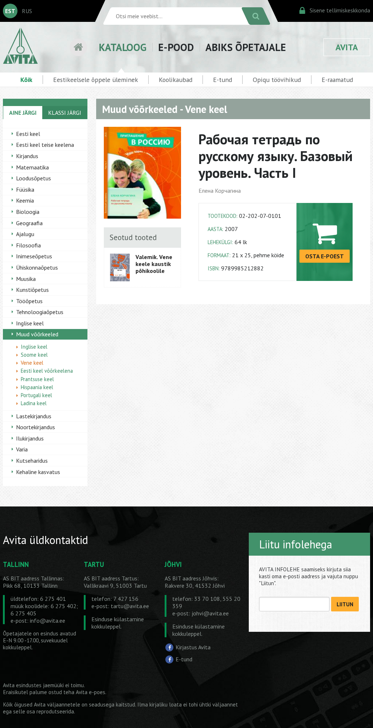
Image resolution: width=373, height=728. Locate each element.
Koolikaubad (175, 79)
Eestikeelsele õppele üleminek (95, 79)
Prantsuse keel (37, 379)
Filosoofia (28, 245)
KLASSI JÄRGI (64, 112)
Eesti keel (28, 133)
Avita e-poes (90, 692)
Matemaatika (32, 167)
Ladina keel (34, 403)
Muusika (26, 278)
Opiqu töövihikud (277, 79)
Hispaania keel (37, 387)
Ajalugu (25, 234)
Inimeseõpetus (34, 256)
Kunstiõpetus (32, 289)
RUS (27, 11)
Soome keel (34, 354)
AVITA (346, 47)
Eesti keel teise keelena (45, 144)
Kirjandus (27, 156)
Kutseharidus (32, 460)
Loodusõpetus (33, 178)
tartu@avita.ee (130, 606)
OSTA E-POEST (324, 256)
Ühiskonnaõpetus (37, 267)
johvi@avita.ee (210, 613)
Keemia (25, 200)
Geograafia (29, 223)
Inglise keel (30, 323)
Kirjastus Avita (193, 647)
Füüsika (25, 189)
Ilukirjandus (30, 438)
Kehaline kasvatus (38, 471)
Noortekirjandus (35, 427)
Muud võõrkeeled (37, 334)
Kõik (26, 79)
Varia (22, 449)
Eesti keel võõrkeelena (47, 370)
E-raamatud (337, 79)
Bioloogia (27, 211)
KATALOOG (122, 47)
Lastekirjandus (33, 416)
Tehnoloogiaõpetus (39, 312)
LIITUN (345, 604)
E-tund (222, 79)
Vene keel (32, 362)
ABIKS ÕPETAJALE (245, 47)
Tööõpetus (29, 301)
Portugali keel (36, 395)
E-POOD (176, 47)
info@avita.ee (47, 620)
